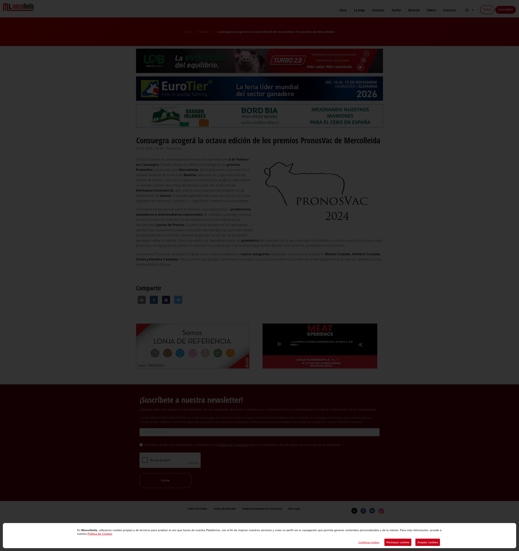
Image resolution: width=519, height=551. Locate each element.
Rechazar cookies (397, 542)
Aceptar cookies (427, 542)
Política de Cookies (100, 533)
